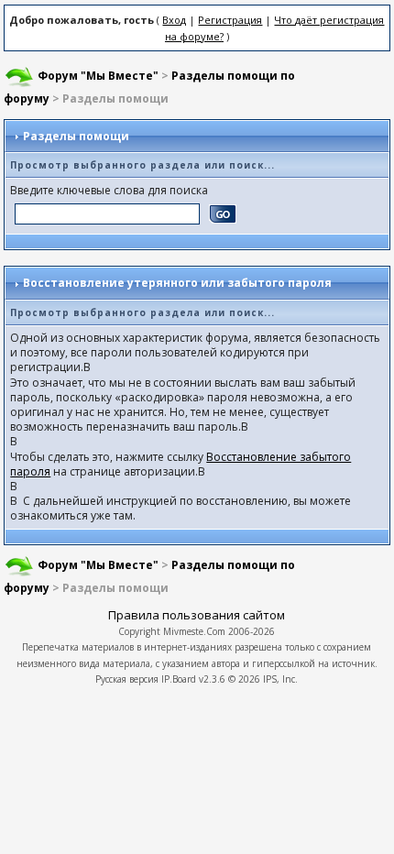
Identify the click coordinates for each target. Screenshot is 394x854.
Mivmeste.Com (194, 631)
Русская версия (127, 679)
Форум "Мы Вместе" (98, 75)
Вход (174, 20)
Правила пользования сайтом (196, 615)
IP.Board (178, 679)
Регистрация (230, 20)
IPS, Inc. (280, 679)
